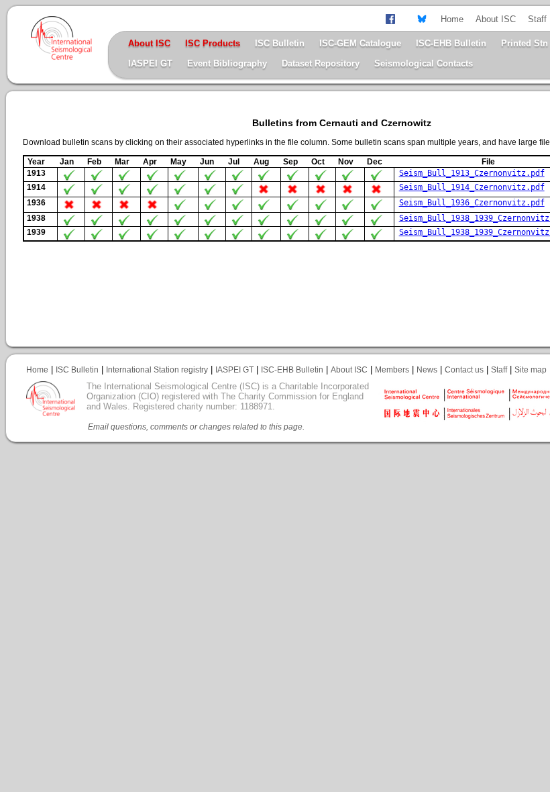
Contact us (464, 370)
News (427, 370)
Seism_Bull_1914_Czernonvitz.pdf (472, 187)
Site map (530, 370)
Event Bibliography (227, 63)
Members (392, 370)
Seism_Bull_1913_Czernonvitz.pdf (472, 173)
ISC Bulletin (280, 43)
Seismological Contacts (423, 63)
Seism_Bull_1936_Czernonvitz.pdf (472, 202)
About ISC (496, 19)
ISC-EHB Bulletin (451, 43)
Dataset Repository (321, 63)
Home (452, 19)
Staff (537, 19)
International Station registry (157, 370)
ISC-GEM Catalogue (360, 43)
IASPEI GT (150, 63)
